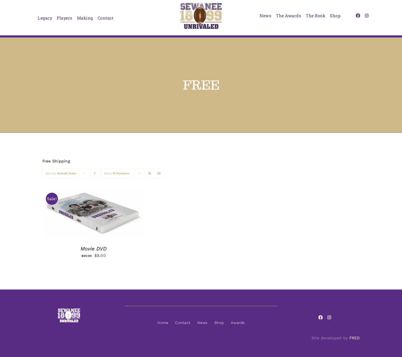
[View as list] (159, 173)
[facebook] (358, 15)
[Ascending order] (94, 173)
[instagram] (367, 15)
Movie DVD (93, 249)
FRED (354, 338)
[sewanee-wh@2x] (69, 310)
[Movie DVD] (93, 191)
